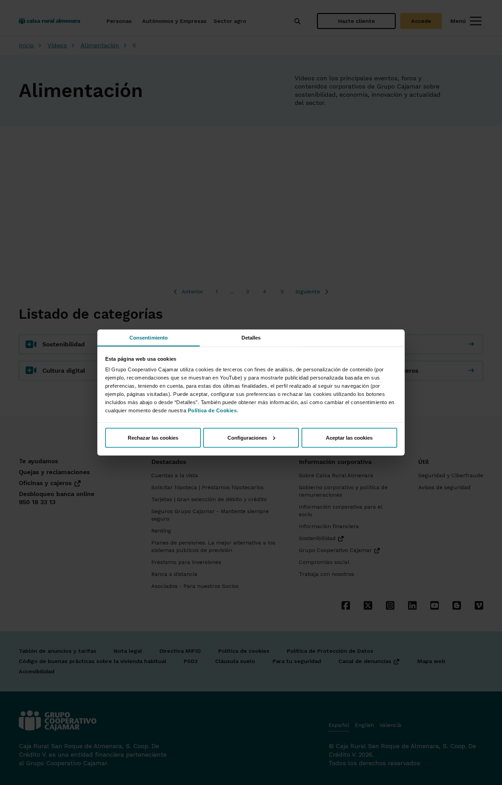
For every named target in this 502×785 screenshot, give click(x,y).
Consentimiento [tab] (148, 338)
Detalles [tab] (251, 338)
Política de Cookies (212, 410)
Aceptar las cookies (349, 437)
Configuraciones (247, 437)
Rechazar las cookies (153, 437)
